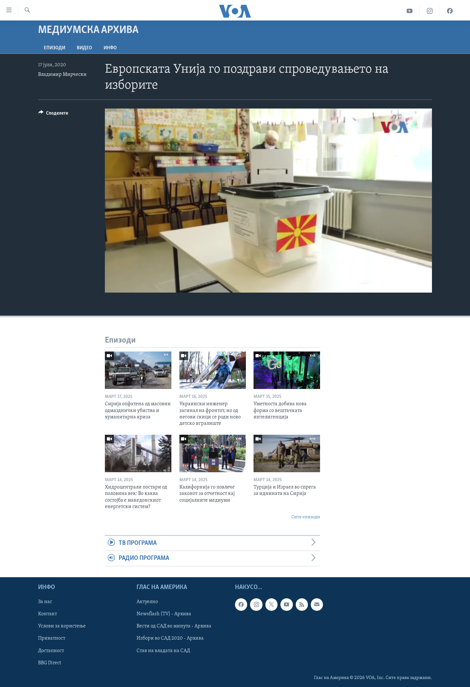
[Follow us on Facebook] (241, 604)
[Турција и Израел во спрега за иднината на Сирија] (287, 453)
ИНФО (110, 48)
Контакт (47, 614)
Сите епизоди (305, 517)
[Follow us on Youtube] (286, 604)
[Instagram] (430, 11)
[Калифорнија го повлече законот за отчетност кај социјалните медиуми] (212, 453)
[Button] (53, 115)
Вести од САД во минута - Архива (174, 626)
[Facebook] (450, 11)
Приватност (51, 638)
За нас (45, 601)
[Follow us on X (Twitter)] (271, 604)
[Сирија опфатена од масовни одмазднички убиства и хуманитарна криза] (138, 370)
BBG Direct (49, 662)
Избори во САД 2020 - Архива (170, 638)
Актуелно (147, 601)
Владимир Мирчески (62, 74)
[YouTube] (410, 11)
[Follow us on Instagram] (256, 604)
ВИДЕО (84, 48)
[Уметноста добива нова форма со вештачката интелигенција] (287, 370)
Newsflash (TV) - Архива (164, 614)
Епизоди (54, 48)
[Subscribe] (317, 604)
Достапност (51, 650)
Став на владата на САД (163, 650)
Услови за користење (62, 626)
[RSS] (302, 604)
